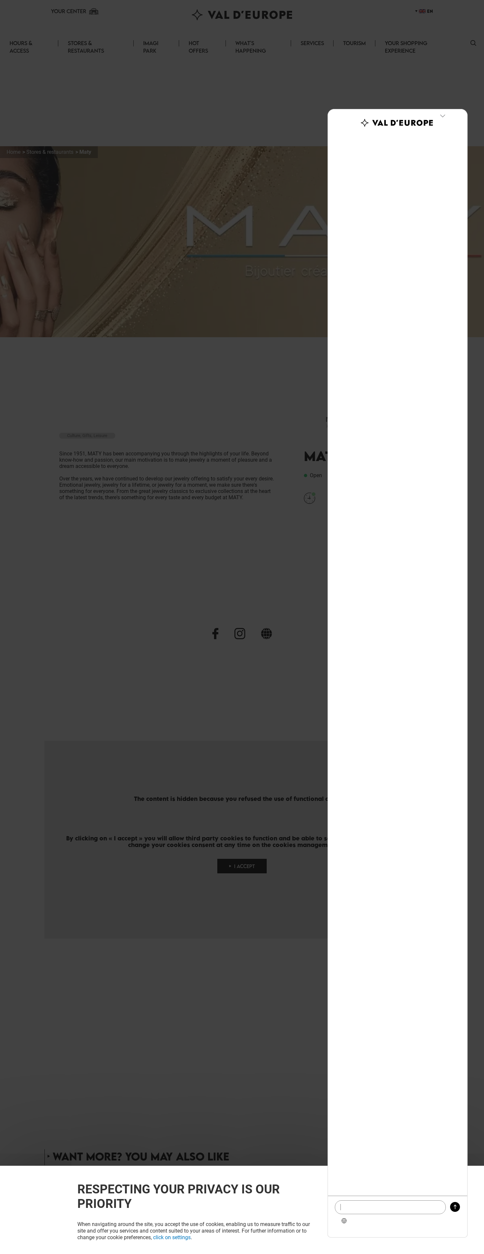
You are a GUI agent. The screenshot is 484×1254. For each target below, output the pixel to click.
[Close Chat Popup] (442, 116)
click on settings (172, 1237)
